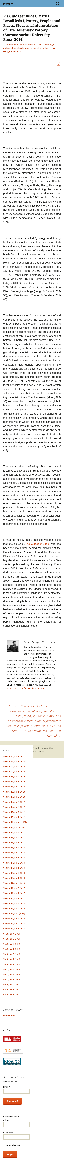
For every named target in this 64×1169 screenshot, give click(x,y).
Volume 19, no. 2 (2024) (14, 776)
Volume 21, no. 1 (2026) (14, 761)
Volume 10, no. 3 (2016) (14, 918)
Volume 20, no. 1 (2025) (14, 771)
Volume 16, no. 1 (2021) (14, 842)
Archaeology (47, 44)
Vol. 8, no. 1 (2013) (12, 964)
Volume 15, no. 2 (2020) (14, 852)
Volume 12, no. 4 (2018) (14, 883)
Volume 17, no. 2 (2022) (14, 812)
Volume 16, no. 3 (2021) (14, 832)
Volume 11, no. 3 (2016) (14, 903)
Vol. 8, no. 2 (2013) (12, 959)
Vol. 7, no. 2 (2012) (12, 974)
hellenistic (36, 47)
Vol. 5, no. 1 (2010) (12, 994)
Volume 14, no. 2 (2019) (14, 862)
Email (6, 1086)
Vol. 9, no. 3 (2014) (12, 938)
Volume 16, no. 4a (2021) (15, 827)
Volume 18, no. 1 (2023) (14, 791)
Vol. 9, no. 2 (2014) (12, 943)
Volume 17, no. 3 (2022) (14, 806)
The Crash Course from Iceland (25, 706)
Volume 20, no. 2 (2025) (14, 766)
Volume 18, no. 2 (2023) (14, 786)
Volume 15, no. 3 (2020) (14, 847)
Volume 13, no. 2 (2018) (14, 872)
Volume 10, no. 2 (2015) (14, 923)
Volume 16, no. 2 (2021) (14, 837)
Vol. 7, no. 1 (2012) (12, 979)
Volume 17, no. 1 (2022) (14, 817)
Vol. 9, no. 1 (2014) (12, 948)
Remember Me (12, 1145)
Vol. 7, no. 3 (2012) (12, 969)
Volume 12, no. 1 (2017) (14, 898)
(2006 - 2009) (9, 1015)
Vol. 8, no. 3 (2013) (12, 954)
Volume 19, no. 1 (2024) (14, 781)
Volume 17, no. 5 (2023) (14, 796)
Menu (6, 3)
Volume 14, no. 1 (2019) (14, 867)
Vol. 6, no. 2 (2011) (12, 984)
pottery (45, 47)
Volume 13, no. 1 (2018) (14, 877)
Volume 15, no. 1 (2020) (14, 857)
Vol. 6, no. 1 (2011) (12, 989)
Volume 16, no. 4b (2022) (15, 822)
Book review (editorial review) (20, 44)
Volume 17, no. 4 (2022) (14, 801)
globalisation (9, 47)
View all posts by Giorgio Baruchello (26, 688)
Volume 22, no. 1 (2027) (14, 756)
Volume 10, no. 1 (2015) (14, 928)
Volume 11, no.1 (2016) (14, 913)
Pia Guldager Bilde (37, 544)
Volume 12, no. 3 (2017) (14, 888)
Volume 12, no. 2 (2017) (14, 893)
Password (8, 1132)
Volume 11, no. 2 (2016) (14, 908)
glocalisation (23, 47)
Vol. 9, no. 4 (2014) (12, 933)
